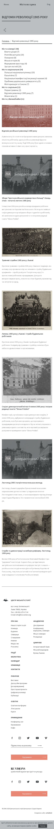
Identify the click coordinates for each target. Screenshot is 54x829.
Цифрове (37, 642)
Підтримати (27, 757)
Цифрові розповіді (18, 692)
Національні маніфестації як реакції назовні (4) (25, 78)
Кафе (13, 728)
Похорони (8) (10, 57)
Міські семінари (39, 634)
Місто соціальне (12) (11, 87)
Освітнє (14, 701)
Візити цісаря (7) (11, 52)
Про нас (14, 621)
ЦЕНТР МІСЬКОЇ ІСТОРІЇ (20, 600)
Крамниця (15, 665)
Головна (5, 41)
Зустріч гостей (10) (12, 66)
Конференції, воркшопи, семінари (41, 629)
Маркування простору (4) (15, 63)
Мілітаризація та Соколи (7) (16, 84)
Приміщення (16, 717)
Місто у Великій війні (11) (13, 99)
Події (13, 652)
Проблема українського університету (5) (22, 81)
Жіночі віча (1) (10, 96)
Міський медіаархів (40, 650)
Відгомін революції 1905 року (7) (18, 93)
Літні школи (15, 708)
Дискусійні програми (19, 683)
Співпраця (15, 634)
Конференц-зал (17, 722)
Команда (14, 628)
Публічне (15, 676)
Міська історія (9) (12, 60)
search (40, 746)
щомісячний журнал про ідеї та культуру (26, 771)
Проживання (15, 725)
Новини (14, 640)
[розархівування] (17, 686)
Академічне (38, 621)
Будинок (14, 631)
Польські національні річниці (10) (19, 72)
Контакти (15, 669)
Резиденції (37, 637)
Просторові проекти (19, 689)
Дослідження (38, 625)
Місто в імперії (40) (10, 49)
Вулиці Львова (39, 653)
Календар (15, 661)
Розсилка (14, 647)
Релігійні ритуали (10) (14, 55)
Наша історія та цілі (18, 625)
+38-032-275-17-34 (21, 612)
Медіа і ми (15, 643)
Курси (13, 711)
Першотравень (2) (12, 90)
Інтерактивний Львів (41, 647)
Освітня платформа (18, 705)
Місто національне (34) (12, 69)
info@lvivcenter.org (23, 615)
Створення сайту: (43, 813)
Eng (48, 4)
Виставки (14, 680)
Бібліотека (16, 657)
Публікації (15, 695)
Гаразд (42, 826)
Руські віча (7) (10, 75)
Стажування (15, 637)
